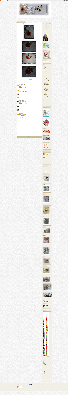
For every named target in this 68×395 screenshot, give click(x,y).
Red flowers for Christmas (46, 94)
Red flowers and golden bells (46, 88)
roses (43, 371)
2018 (44, 67)
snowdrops (44, 372)
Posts (18, 386)
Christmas (44, 362)
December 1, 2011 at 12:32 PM (23, 87)
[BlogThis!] (29, 79)
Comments (19, 387)
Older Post (39, 136)
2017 (44, 68)
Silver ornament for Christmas (46, 84)
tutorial (43, 374)
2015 (44, 70)
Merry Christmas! (46, 83)
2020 (44, 65)
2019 (44, 66)
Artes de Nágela (21, 84)
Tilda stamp (44, 365)
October (45, 97)
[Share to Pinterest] (31, 79)
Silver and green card (46, 79)
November (45, 96)
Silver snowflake (46, 89)
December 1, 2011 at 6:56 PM (23, 103)
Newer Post (19, 136)
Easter (43, 363)
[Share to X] (30, 79)
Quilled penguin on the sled (46, 82)
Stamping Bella (44, 364)
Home (29, 136)
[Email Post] (27, 79)
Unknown (20, 113)
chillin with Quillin (21, 100)
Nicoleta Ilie (20, 96)
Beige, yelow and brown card (46, 78)
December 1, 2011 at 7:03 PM (23, 107)
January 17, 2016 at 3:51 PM (22, 115)
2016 (44, 69)
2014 (44, 71)
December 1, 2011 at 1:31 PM (23, 91)
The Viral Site (21, 114)
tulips (43, 373)
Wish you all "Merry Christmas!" (46, 80)
